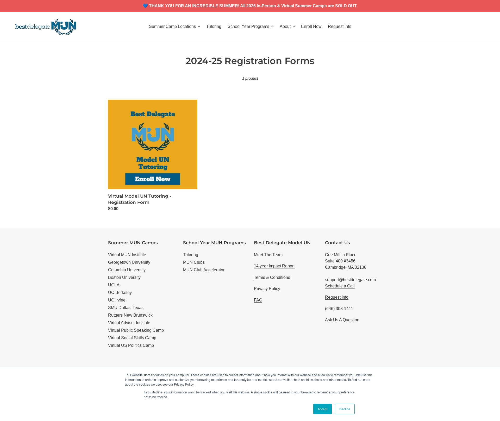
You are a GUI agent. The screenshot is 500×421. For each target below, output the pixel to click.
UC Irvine (117, 300)
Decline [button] (344, 409)
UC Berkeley (120, 292)
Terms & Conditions (272, 277)
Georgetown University (129, 262)
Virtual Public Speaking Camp (136, 330)
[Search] (484, 26)
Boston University (124, 277)
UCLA (114, 285)
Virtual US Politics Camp (131, 345)
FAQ (258, 300)
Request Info (336, 297)
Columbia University (127, 270)
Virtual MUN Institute (127, 255)
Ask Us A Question (342, 320)
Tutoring (190, 255)
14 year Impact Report (274, 266)
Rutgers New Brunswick (130, 315)
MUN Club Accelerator (203, 270)
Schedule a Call (340, 286)
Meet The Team (268, 255)
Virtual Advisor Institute (129, 323)
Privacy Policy (267, 288)
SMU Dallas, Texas (125, 307)
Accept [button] (322, 409)
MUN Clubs (194, 262)
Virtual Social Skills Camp (132, 338)
